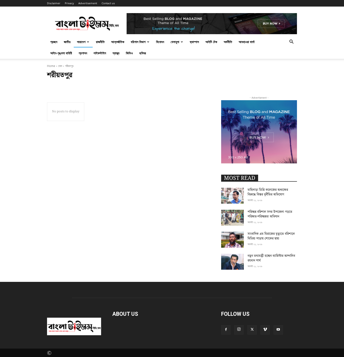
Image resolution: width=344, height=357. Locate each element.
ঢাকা (60, 66)
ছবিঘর (142, 53)
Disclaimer (53, 3)
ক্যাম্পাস (194, 42)
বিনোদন (160, 42)
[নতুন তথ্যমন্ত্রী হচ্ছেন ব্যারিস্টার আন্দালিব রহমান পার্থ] (232, 262)
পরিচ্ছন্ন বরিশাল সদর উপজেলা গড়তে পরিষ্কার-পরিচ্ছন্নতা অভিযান (270, 214)
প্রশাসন (83, 53)
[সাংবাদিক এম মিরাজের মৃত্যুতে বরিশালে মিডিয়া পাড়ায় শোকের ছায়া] (232, 240)
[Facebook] (226, 330)
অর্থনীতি (228, 42)
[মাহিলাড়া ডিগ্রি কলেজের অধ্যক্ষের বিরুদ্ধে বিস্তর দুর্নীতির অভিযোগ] (232, 196)
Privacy (69, 3)
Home (51, 66)
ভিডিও (129, 53)
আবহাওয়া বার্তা (247, 42)
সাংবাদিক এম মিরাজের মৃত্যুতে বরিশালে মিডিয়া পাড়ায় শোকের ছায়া (271, 236)
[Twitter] (252, 330)
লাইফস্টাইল (100, 53)
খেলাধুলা (175, 42)
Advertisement (87, 3)
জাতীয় (67, 42)
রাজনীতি (100, 42)
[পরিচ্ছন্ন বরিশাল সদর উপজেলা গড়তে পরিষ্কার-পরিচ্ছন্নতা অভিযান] (232, 218)
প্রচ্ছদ (53, 42)
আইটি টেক (211, 42)
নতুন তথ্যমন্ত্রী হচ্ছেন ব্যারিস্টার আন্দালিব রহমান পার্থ (271, 258)
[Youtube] (278, 330)
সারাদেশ (81, 42)
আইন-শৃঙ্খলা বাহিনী (61, 53)
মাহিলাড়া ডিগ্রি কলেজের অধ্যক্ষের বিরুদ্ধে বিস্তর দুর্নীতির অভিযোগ (268, 192)
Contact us (108, 3)
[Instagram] (239, 330)
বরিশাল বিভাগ (138, 42)
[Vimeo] (265, 330)
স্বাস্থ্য (116, 53)
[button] (291, 41)
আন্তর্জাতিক (117, 42)
